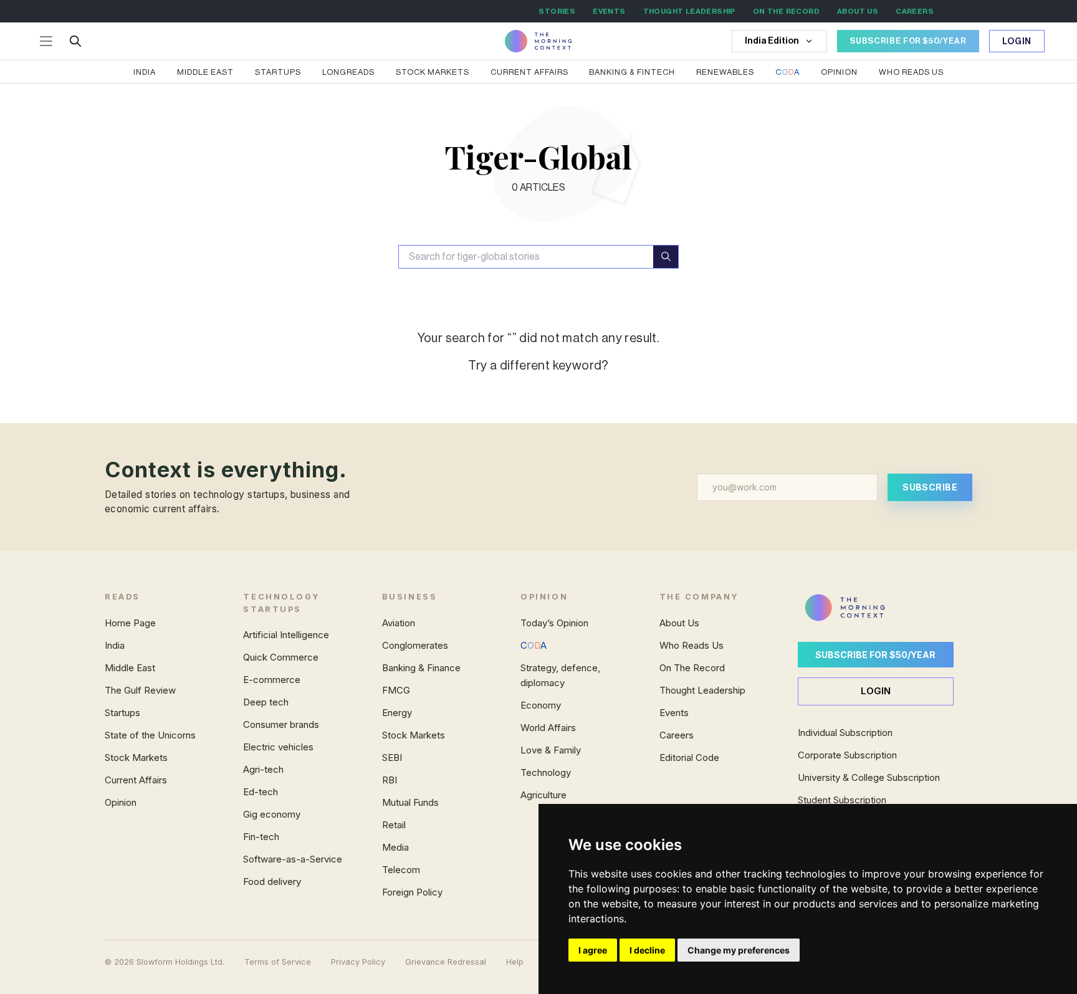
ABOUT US (857, 11)
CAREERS (915, 11)
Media (395, 847)
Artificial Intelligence (286, 635)
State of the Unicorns (150, 735)
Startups (278, 72)
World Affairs (548, 728)
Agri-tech (263, 769)
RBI (389, 780)
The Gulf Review (140, 690)
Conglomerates (415, 645)
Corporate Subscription (847, 755)
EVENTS (609, 11)
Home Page (130, 623)
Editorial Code (689, 757)
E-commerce (271, 680)
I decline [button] (647, 950)
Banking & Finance (421, 668)
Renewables (725, 72)
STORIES (556, 11)
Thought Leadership (702, 690)
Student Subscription (842, 800)
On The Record (692, 668)
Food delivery (272, 881)
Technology (545, 772)
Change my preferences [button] (738, 950)
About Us (679, 623)
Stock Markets (432, 72)
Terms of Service (277, 962)
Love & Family (550, 750)
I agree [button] (592, 950)
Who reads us (911, 72)
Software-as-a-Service (292, 859)
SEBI (392, 757)
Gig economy (271, 814)
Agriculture (543, 795)
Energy (397, 713)
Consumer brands (281, 724)
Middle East (205, 72)
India (144, 72)
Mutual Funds (410, 802)
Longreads (348, 72)
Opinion (839, 72)
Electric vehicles (278, 747)
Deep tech (266, 702)
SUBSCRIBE (929, 487)
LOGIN (876, 691)
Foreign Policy (412, 892)
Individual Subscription (845, 732)
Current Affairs (529, 72)
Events (674, 713)
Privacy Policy (358, 962)
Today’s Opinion (554, 623)
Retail (394, 825)
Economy (540, 705)
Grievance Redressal (445, 962)
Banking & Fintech (632, 72)
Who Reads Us (691, 645)
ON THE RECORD (786, 11)
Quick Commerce (280, 657)
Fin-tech (261, 837)
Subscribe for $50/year (875, 654)
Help (515, 962)
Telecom (401, 870)
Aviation (398, 623)
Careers (676, 735)
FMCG (396, 690)
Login (1017, 41)
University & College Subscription (869, 777)
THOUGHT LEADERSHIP (689, 11)
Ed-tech (260, 792)
